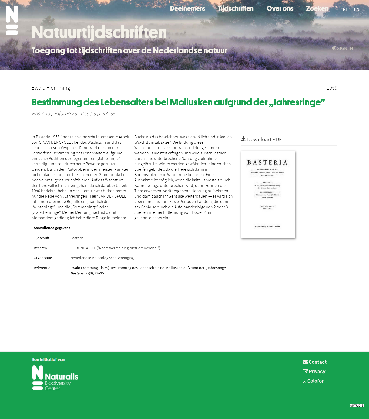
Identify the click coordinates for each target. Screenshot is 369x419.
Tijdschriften (236, 8)
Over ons (280, 8)
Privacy (317, 371)
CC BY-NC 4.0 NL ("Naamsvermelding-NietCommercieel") (115, 248)
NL (345, 9)
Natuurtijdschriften (99, 32)
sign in (344, 48)
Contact (317, 362)
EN (357, 9)
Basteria (41, 114)
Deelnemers (187, 8)
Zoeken (317, 8)
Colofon (315, 381)
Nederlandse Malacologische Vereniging (102, 258)
